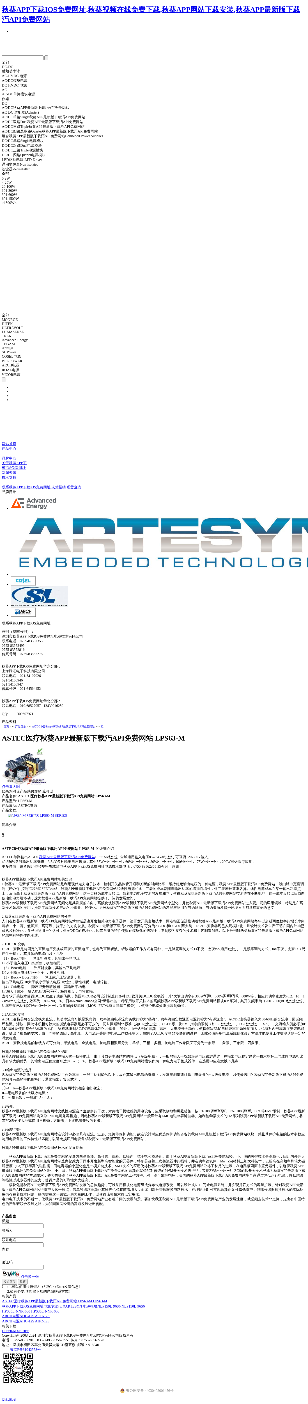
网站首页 (9, 444)
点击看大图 (11, 787)
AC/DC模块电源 (15, 80)
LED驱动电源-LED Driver (22, 160)
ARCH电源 (10, 365)
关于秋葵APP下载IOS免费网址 (14, 465)
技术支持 (9, 477)
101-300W (9, 190)
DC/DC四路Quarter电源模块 (24, 155)
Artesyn (7, 348)
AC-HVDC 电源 (14, 76)
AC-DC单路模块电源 (18, 94)
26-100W (8, 186)
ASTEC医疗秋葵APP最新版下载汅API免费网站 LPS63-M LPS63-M (54, 1301)
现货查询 (74, 487)
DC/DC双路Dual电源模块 (22, 145)
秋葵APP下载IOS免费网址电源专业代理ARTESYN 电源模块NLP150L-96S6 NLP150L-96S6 (73, 1306)
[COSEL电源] (23, 584)
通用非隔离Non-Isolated (20, 164)
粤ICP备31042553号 (25, 1349)
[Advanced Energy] (34, 508)
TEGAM (8, 344)
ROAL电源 (10, 370)
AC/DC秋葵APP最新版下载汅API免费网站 (35, 108)
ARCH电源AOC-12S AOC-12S (26, 1316)
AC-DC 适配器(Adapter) (20, 112)
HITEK (7, 324)
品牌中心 (9, 458)
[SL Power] (39, 605)
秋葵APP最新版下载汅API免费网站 (67, 857)
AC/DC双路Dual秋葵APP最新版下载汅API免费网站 (42, 122)
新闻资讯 (9, 473)
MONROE (10, 320)
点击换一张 (30, 1276)
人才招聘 (58, 487)
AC (4, 90)
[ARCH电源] (23, 615)
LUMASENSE (13, 332)
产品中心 (9, 448)
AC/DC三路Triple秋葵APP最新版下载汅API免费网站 (43, 126)
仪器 (5, 99)
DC (4, 103)
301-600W (9, 195)
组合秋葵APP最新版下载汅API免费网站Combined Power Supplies (52, 136)
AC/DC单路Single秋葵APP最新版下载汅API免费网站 (43, 117)
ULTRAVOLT (12, 328)
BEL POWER (12, 361)
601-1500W (10, 199)
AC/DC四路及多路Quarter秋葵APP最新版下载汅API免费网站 (50, 131)
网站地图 (9, 1400)
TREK (6, 336)
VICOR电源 (11, 375)
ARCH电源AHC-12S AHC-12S (26, 1321)
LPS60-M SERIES (53, 815)
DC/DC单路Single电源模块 (23, 141)
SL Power (9, 352)
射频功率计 (11, 71)
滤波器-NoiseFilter (16, 169)
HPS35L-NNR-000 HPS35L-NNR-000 (30, 1311)
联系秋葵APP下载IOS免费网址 (26, 487)
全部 (5, 62)
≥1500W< (9, 203)
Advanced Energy (15, 340)
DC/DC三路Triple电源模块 (22, 150)
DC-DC (7, 67)
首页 (6, 726)
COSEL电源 (11, 356)
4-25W (7, 182)
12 (102, 726)
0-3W (6, 178)
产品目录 (20, 726)
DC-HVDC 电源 (14, 85)
